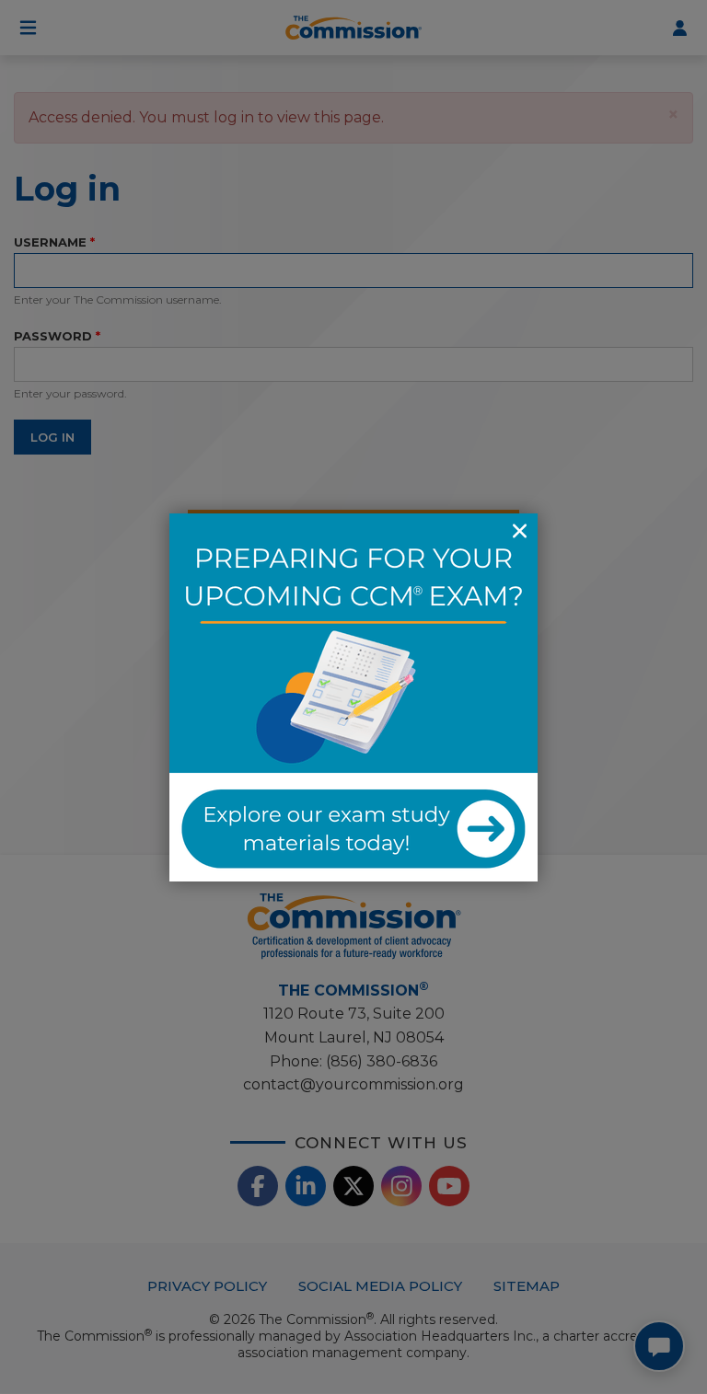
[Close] (519, 531)
